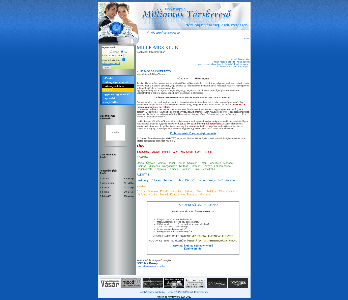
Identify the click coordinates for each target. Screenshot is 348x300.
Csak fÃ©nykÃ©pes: (112, 60)
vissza (247, 38)
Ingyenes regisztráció (116, 94)
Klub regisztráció (113, 86)
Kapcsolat (109, 98)
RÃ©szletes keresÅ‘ (111, 63)
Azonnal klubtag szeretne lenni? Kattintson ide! (193, 247)
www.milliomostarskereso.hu (151, 266)
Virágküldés (110, 102)
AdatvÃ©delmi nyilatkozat (152, 292)
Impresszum (201, 292)
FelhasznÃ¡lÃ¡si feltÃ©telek (180, 292)
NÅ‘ (125, 52)
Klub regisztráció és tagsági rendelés (193, 133)
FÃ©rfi (116, 52)
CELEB (107, 90)
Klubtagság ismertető (116, 82)
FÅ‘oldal (108, 78)
